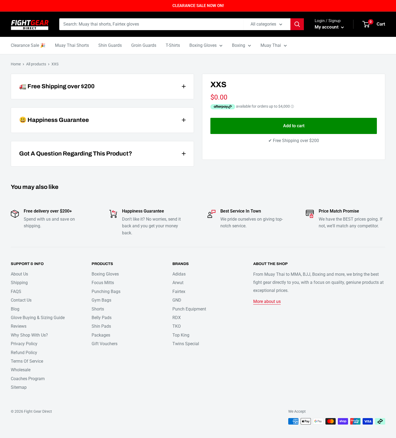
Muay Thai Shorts (72, 45)
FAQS (16, 291)
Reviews (18, 326)
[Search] (297, 24)
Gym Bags (101, 300)
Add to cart (293, 125)
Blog (15, 309)
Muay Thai (270, 45)
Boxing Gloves (203, 45)
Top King (180, 335)
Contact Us (21, 300)
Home (16, 64)
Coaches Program (28, 378)
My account (327, 27)
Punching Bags (106, 291)
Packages (101, 335)
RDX (176, 317)
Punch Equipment (189, 309)
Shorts (98, 309)
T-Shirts (173, 45)
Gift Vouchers (104, 343)
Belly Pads (102, 317)
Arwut (177, 282)
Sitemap (19, 387)
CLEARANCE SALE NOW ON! (198, 5)
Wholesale (20, 369)
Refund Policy (24, 352)
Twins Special (185, 343)
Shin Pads (101, 326)
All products (36, 64)
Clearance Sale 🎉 (28, 45)
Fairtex (178, 291)
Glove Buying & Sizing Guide (38, 317)
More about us (267, 301)
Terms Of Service (27, 361)
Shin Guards (110, 45)
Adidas (179, 274)
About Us (19, 274)
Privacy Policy (24, 343)
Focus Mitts (103, 282)
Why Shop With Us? (29, 335)
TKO (176, 326)
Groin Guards (143, 45)
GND (176, 300)
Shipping (19, 282)
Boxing (238, 45)
